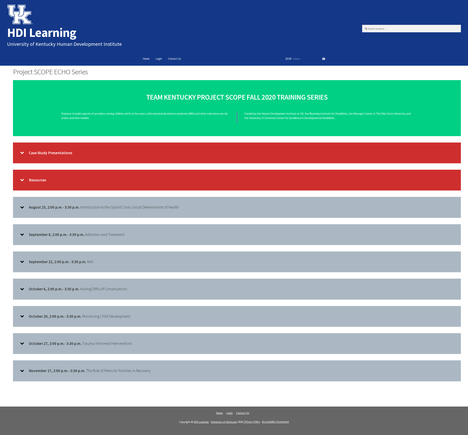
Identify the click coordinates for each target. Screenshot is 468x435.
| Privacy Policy (251, 422)
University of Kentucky (224, 422)
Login (159, 58)
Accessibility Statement (275, 422)
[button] (237, 153)
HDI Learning (41, 32)
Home (146, 58)
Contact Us (174, 58)
